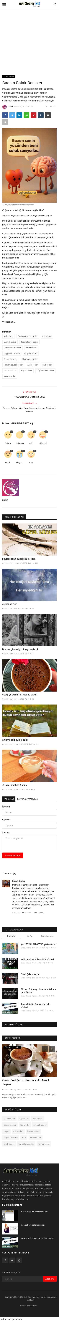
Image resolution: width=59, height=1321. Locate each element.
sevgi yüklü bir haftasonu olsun (19, 694)
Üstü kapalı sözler (30, 359)
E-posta (6, 819)
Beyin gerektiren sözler (28, 336)
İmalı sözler (9, 1144)
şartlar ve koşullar (28, 1305)
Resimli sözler (10, 376)
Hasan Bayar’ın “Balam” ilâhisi (22, 1080)
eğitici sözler (9, 604)
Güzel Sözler (8, 76)
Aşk (31, 443)
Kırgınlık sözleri (30, 353)
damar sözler (10, 1125)
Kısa (24, 1137)
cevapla (28, 912)
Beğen (8, 443)
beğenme (20, 443)
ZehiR (10, 106)
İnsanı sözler (31, 347)
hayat (6, 1131)
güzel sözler (9, 1118)
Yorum (5, 832)
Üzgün (19, 462)
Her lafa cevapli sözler (13, 365)
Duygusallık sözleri (12, 353)
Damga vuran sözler (12, 347)
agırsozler (23, 1118)
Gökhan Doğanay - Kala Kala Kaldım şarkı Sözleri (38, 991)
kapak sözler (33, 1131)
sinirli (7, 462)
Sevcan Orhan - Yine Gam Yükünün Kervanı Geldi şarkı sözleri (29, 410)
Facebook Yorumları (27, 799)
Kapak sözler (26, 370)
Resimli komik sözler (29, 342)
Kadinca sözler (10, 370)
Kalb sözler (8, 336)
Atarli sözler (33, 365)
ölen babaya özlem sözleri (32, 1225)
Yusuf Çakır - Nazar (30, 974)
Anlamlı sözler (40, 1125)
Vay (31, 462)
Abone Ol (49, 1278)
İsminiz (6, 806)
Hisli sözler (47, 365)
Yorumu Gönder (12, 855)
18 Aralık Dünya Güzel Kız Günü (29, 397)
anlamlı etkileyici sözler (15, 739)
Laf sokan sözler (26, 1144)
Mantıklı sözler (10, 342)
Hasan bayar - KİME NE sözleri (34, 1211)
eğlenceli (43, 443)
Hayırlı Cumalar (11, 1137)
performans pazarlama (11, 1319)
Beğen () (40, 912)
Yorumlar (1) (9, 873)
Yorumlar (9, 799)
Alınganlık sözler (11, 359)
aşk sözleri (18, 1131)
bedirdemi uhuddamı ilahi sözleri (37, 959)
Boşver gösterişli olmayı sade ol (20, 649)
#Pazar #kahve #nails (14, 785)
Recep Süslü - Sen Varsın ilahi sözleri (35, 1006)
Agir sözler (37, 1118)
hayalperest (43, 1144)
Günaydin (24, 1125)
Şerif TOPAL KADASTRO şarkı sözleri (38, 944)
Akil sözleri (47, 336)
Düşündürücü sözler (45, 370)
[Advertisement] (29, 31)
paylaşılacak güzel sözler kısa (19, 558)
